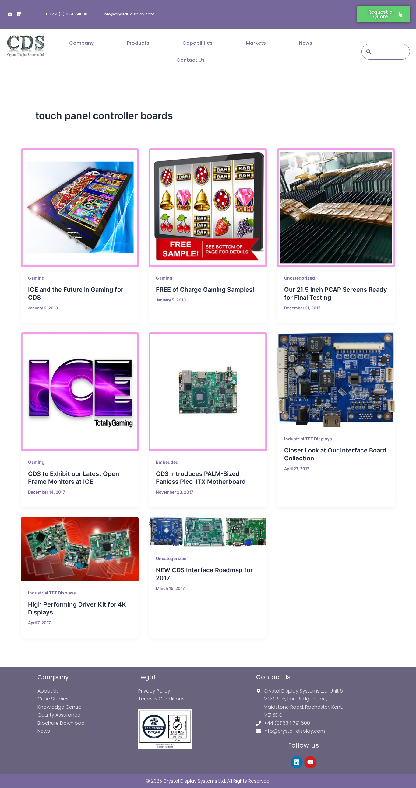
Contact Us (190, 60)
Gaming (36, 277)
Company (81, 43)
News (305, 43)
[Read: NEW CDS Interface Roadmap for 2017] (208, 532)
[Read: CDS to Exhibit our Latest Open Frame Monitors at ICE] (80, 391)
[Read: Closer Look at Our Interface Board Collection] (336, 379)
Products (138, 43)
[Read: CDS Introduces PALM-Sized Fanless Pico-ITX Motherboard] (208, 391)
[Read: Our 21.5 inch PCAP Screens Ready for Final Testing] (336, 207)
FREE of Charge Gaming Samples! (205, 289)
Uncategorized (299, 277)
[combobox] (385, 52)
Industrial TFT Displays (308, 438)
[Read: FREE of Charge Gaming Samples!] (208, 207)
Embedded (167, 462)
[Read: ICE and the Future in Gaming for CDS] (80, 207)
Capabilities (197, 43)
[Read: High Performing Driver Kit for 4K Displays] (80, 549)
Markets (256, 43)
